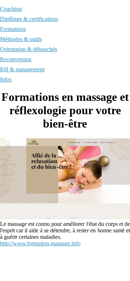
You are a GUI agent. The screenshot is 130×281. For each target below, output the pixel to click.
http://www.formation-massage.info (40, 243)
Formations (13, 29)
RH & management (22, 69)
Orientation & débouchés (28, 49)
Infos (6, 79)
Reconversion (15, 59)
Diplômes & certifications (29, 19)
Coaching (11, 9)
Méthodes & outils (21, 39)
